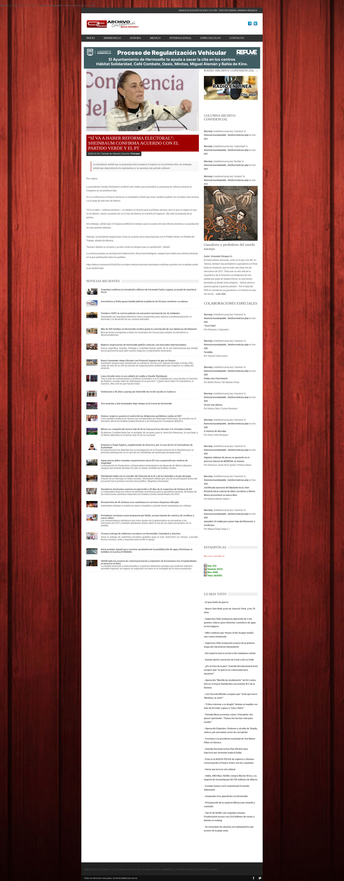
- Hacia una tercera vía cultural (219, 769)
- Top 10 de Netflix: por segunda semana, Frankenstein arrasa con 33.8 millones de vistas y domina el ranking (229, 817)
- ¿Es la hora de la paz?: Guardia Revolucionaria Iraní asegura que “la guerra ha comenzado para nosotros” (231, 670)
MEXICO (155, 38)
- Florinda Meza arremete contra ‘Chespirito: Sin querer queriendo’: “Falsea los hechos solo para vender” (228, 718)
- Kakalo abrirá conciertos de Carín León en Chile (229, 660)
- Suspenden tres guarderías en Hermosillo (226, 796)
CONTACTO (237, 38)
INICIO (90, 38)
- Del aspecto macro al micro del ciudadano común (229, 653)
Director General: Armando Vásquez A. (218, 10)
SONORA (135, 38)
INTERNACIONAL (180, 38)
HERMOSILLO (112, 38)
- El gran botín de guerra (216, 602)
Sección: (131, 153)
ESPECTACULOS (210, 38)
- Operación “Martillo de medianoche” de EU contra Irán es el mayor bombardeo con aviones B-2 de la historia (230, 684)
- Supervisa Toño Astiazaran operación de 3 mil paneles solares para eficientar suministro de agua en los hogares (230, 623)
